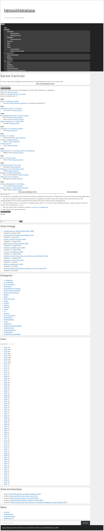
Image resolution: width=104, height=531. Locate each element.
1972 (5, 449)
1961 (5, 465)
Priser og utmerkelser (12, 55)
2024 (5, 347)
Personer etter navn (15, 39)
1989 (5, 416)
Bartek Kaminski (17, 110)
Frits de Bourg (14, 177)
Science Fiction (9, 328)
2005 (5, 385)
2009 (5, 376)
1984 (5, 426)
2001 (5, 393)
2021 (5, 353)
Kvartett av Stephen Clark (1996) (14, 248)
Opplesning (7, 324)
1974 (5, 445)
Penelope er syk (5, 169)
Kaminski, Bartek (12, 92)
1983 (5, 428)
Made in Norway (6, 188)
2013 (5, 368)
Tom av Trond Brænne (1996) (13, 252)
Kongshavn (4, 128)
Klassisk (6, 313)
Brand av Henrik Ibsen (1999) (13, 264)
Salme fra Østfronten (7, 121)
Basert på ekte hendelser (12, 290)
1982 (5, 430)
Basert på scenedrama (11, 293)
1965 (5, 459)
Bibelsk (6, 295)
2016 (5, 364)
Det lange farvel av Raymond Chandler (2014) (19, 235)
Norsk (6, 322)
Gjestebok (10, 64)
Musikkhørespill (9, 319)
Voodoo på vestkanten (8, 184)
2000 (5, 395)
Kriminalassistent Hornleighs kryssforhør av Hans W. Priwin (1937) (25, 268)
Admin (8, 47)
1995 (5, 405)
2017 (5, 362)
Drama (6, 301)
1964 (5, 461)
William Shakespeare (14, 173)
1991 (5, 414)
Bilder (6, 297)
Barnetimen (7, 286)
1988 (5, 418)
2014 (5, 366)
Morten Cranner (24, 115)
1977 (5, 438)
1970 (5, 451)
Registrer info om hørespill (17, 51)
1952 (5, 474)
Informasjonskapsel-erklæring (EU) (16, 70)
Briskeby (3, 136)
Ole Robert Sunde (18, 169)
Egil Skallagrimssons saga (9, 115)
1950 (5, 478)
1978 (5, 436)
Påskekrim (10, 58)
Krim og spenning (9, 315)
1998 (5, 399)
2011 (5, 372)
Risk (2, 101)
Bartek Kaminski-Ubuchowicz (19, 103)
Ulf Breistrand (30, 150)
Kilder (8, 62)
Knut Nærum (21, 184)
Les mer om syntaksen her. (40, 207)
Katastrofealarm (5, 150)
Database (7, 29)
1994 (5, 407)
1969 (5, 453)
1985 (5, 424)
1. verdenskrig (8, 280)
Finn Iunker (17, 165)
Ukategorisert (8, 332)
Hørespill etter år (14, 33)
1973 (5, 447)
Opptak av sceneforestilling (13, 326)
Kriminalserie (8, 317)
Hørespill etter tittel (15, 35)
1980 (5, 434)
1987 (5, 420)
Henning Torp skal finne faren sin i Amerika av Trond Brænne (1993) (26, 256)
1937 (5, 484)
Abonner (85, 523)
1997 (5, 401)
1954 (5, 472)
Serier (8, 43)
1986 (5, 422)
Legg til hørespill (14, 49)
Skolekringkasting (9, 330)
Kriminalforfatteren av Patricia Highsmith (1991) (25, 494)
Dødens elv (4, 177)
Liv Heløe (11, 136)
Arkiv (8, 45)
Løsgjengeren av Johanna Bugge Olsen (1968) (19, 231)
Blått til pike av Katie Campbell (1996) (16, 243)
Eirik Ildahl (18, 108)
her (51, 81)
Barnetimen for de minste (12, 288)
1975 (5, 443)
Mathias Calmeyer (12, 139)
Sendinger (10, 41)
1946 (5, 482)
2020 (5, 355)
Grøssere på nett (6, 143)
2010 (5, 374)
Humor (6, 309)
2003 (5, 389)
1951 (5, 476)
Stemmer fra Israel (6, 165)
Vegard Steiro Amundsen (20, 188)
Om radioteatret (9, 53)
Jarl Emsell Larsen (18, 150)
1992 (5, 412)
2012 (5, 370)
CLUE (2, 158)
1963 (5, 463)
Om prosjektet (8, 60)
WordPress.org (8, 518)
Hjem (5, 27)
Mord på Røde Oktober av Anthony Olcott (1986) (27, 500)
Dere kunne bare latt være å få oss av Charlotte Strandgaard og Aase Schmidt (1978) (39, 502)
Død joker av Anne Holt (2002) (14, 260)
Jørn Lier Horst (11, 158)
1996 (5, 403)
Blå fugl (9, 56)
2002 (5, 391)
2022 (5, 351)
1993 (5, 409)
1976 (5, 441)
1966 (5, 457)
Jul (5, 311)
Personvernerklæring (12, 68)
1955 (5, 470)
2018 (5, 360)
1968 (5, 455)
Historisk (7, 307)
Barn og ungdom (9, 284)
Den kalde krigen (9, 299)
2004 (5, 387)
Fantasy (6, 303)
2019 (5, 358)
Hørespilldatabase (19, 10)
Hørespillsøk (10, 31)
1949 (5, 480)
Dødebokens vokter (7, 108)
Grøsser (6, 305)
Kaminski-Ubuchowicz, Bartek (16, 94)
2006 (5, 382)
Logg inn (7, 512)
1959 (5, 467)
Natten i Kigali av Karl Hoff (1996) (15, 239)
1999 (5, 397)
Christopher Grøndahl (12, 101)
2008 (5, 378)
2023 (5, 349)
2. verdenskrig (8, 282)
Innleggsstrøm (8, 514)
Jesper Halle (19, 121)
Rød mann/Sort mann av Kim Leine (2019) (24, 496)
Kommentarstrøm (9, 516)
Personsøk (10, 37)
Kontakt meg (10, 66)
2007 (5, 380)
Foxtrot (3, 139)
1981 (5, 432)
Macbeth (3, 173)
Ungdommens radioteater (12, 334)
